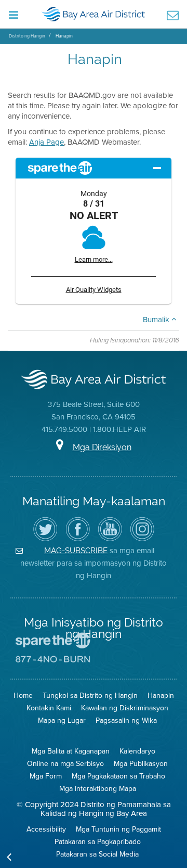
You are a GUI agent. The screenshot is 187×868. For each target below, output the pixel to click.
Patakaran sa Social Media (97, 854)
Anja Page (46, 141)
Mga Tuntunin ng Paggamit (118, 829)
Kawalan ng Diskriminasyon (124, 708)
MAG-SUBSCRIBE (76, 550)
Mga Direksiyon (102, 447)
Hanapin (64, 35)
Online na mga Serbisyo (65, 763)
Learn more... (94, 259)
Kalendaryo (137, 751)
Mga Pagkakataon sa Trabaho (118, 776)
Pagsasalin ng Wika (126, 720)
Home (23, 695)
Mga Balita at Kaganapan (71, 751)
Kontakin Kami (48, 708)
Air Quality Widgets (94, 289)
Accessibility (46, 829)
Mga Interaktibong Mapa (97, 788)
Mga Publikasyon (141, 763)
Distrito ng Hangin (27, 35)
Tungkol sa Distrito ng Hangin (90, 695)
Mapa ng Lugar (62, 720)
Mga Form (46, 776)
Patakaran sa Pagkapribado (98, 841)
